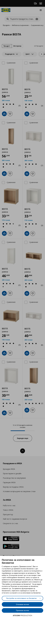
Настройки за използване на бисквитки (21, 598)
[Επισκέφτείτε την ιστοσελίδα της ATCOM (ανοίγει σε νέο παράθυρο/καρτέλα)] (22, 615)
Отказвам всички (22, 604)
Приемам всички (22, 610)
